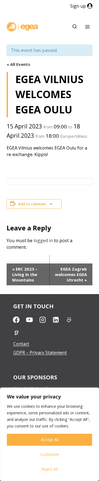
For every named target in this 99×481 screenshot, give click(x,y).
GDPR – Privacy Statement (40, 353)
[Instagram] (42, 319)
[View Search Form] (74, 27)
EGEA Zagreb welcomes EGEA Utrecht (71, 274)
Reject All (49, 469)
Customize (49, 454)
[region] (49, 434)
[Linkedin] (55, 319)
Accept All (49, 439)
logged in (43, 240)
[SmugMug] (69, 319)
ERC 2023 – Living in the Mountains (24, 274)
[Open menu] (87, 27)
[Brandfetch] (16, 332)
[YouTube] (29, 319)
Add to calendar (32, 204)
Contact (21, 344)
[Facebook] (16, 319)
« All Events (18, 64)
